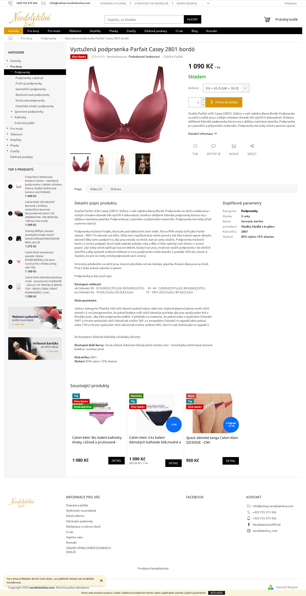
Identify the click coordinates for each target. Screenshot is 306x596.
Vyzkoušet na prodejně (151, 3)
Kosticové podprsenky (30, 100)
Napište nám (74, 537)
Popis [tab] (78, 189)
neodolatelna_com (265, 530)
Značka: (173, 56)
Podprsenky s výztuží (29, 78)
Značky (15, 151)
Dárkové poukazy (21, 157)
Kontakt (71, 542)
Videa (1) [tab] (96, 189)
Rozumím (217, 593)
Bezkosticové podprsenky (32, 94)
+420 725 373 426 (264, 512)
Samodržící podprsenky (31, 89)
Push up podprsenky (29, 83)
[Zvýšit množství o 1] (203, 99)
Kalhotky (20, 117)
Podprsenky (22, 72)
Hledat (192, 19)
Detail (116, 461)
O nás (69, 532)
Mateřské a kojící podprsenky (35, 106)
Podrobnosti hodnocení (144, 56)
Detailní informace (200, 133)
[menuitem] (13, 30)
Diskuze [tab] (116, 189)
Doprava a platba (113, 3)
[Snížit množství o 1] (203, 104)
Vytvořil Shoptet (287, 587)
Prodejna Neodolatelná (153, 568)
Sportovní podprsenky (29, 111)
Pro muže (16, 128)
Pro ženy (16, 66)
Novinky (15, 61)
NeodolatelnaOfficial (267, 524)
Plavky (14, 145)
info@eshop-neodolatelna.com (273, 506)
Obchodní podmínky (79, 521)
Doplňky (15, 139)
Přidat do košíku (226, 102)
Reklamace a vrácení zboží (83, 526)
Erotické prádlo (25, 123)
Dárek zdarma (187, 3)
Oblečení (16, 134)
